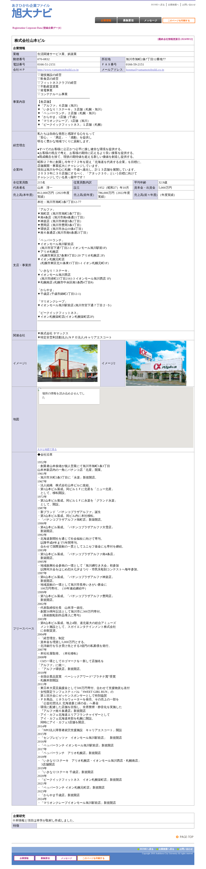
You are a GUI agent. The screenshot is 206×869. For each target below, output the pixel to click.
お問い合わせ (189, 5)
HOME (35, 6)
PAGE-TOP (184, 837)
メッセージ (150, 20)
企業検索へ (173, 5)
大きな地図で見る (47, 449)
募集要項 (128, 20)
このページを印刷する (179, 20)
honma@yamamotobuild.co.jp (145, 69)
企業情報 (106, 20)
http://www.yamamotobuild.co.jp (58, 69)
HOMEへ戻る (158, 5)
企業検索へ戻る (166, 849)
